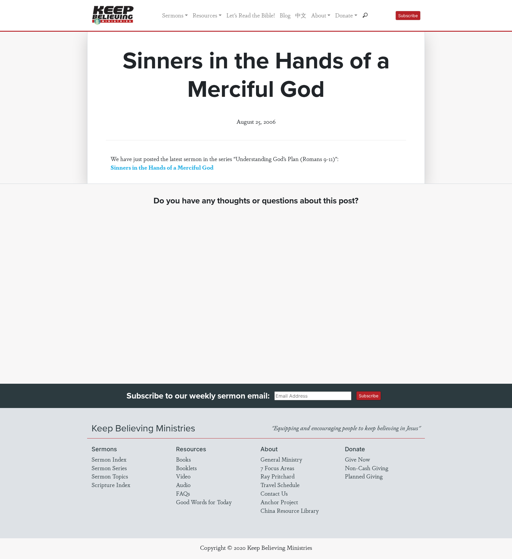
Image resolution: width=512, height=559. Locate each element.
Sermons (172, 15)
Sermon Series (109, 468)
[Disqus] (256, 289)
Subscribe (408, 15)
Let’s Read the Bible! (250, 15)
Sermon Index (109, 459)
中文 (300, 15)
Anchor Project (279, 502)
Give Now (357, 459)
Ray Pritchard (277, 476)
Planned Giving (364, 476)
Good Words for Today (204, 502)
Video (183, 476)
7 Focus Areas (277, 468)
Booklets (186, 468)
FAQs (183, 493)
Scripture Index (111, 485)
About (318, 15)
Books (183, 459)
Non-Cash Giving (366, 468)
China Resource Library (289, 510)
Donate (344, 15)
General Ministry (281, 459)
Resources (205, 15)
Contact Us (274, 493)
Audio (183, 485)
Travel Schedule (280, 485)
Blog (285, 15)
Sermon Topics (110, 476)
